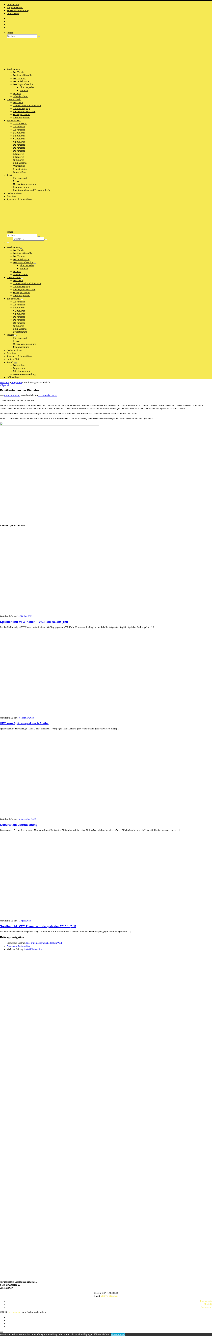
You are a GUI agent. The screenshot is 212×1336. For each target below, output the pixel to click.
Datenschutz (206, 1301)
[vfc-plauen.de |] (20, 64)
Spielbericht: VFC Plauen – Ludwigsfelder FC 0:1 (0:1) (38, 926)
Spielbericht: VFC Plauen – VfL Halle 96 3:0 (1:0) (34, 621)
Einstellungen (118, 1334)
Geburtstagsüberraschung (18, 824)
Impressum (206, 1307)
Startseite (4, 382)
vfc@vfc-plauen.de (110, 1296)
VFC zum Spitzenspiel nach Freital (24, 723)
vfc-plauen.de (13, 1312)
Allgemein (16, 382)
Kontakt (208, 1304)
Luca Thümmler (12, 395)
